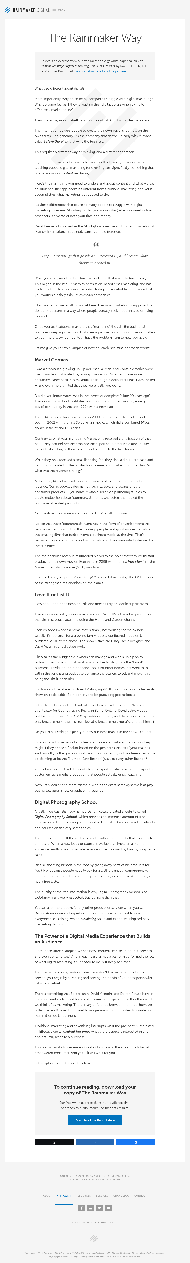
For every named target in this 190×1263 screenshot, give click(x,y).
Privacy (87, 1222)
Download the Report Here (95, 1120)
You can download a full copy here (101, 71)
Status (113, 1222)
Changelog (121, 1196)
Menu (61, 10)
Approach (64, 1196)
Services (102, 1196)
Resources (83, 1196)
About (47, 1196)
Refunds (100, 1222)
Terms (76, 1222)
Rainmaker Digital (27, 10)
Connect (140, 1196)
